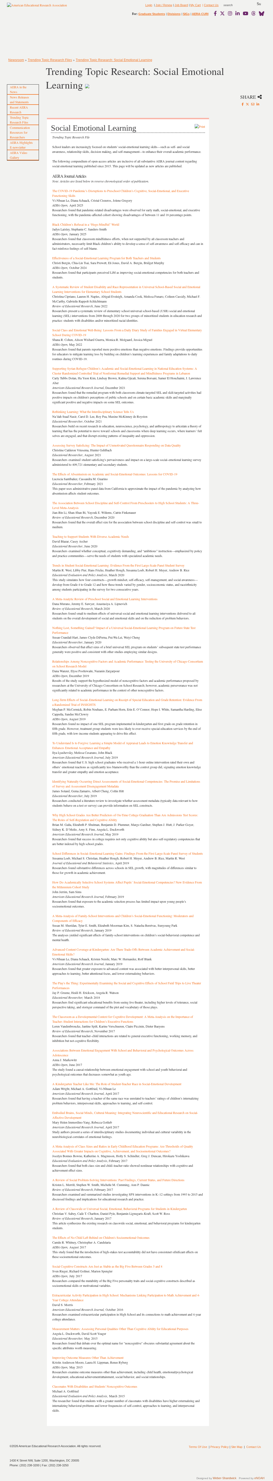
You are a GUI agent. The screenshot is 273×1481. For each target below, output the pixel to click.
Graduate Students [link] (151, 13)
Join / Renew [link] (163, 5)
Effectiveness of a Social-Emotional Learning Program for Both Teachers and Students (106, 258)
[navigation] (22, 37)
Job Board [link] (181, 5)
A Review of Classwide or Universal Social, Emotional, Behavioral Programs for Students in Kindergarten (119, 1209)
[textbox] (233, 5)
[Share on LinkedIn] (257, 104)
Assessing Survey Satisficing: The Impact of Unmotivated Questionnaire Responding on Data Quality (116, 445)
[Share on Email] (252, 104)
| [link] (202, 5)
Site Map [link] (236, 1446)
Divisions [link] (173, 13)
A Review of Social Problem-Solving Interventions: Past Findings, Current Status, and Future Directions (118, 1180)
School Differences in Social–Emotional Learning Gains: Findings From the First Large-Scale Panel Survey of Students (127, 853)
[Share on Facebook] (243, 104)
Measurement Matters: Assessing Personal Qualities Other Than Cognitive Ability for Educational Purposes (120, 1329)
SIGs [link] (186, 13)
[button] (259, 4)
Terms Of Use (198, 1446)
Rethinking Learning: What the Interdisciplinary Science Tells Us (93, 411)
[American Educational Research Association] (37, 7)
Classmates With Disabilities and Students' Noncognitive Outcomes (94, 1386)
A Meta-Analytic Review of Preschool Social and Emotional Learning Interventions (105, 599)
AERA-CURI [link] (200, 13)
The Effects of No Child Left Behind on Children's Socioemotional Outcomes (101, 1237)
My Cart (195, 5)
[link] (216, 13)
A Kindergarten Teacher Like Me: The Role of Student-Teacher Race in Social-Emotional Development (116, 1084)
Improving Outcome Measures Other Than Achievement (87, 1357)
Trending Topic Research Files (50, 60)
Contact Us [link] (211, 5)
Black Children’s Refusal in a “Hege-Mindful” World (85, 224)
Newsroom (16, 60)
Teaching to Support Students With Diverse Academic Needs (90, 536)
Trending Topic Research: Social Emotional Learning (114, 60)
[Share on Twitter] (247, 104)
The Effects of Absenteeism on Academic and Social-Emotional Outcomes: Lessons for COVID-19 (114, 474)
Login (148, 5)
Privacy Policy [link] (219, 1446)
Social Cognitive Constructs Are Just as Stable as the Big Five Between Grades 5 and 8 (107, 1266)
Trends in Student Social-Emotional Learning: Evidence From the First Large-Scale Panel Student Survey (118, 565)
